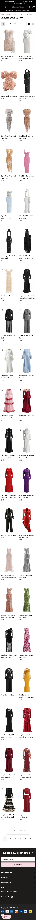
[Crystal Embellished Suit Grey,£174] (27, 320)
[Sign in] (30, 7)
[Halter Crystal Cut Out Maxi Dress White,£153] (27, 200)
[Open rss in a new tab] (12, 896)
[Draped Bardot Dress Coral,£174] (9, 81)
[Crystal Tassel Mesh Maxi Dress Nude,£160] (27, 121)
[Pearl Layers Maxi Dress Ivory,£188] (9, 280)
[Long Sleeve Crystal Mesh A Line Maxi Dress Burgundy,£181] (27, 400)
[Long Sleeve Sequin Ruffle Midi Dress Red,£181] (27, 520)
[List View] (33, 24)
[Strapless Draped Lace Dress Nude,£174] (9, 41)
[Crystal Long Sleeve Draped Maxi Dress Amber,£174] (27, 680)
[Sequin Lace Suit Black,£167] (9, 680)
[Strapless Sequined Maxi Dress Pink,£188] (27, 640)
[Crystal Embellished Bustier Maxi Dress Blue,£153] (9, 200)
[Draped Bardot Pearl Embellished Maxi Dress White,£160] (27, 41)
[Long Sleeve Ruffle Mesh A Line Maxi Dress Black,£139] (9, 799)
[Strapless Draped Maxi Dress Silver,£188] (27, 560)
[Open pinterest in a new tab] (9, 896)
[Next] (18, 843)
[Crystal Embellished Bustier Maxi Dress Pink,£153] (27, 161)
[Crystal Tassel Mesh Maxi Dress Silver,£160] (9, 121)
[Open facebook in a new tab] (5, 896)
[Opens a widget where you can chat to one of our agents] (6, 917)
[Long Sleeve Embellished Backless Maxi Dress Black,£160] (27, 280)
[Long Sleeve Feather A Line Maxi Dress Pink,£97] (9, 400)
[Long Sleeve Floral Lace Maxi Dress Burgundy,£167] (27, 759)
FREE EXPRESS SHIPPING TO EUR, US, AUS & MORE (18, 1)
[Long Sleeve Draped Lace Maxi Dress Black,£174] (9, 640)
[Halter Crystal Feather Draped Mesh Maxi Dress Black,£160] (27, 240)
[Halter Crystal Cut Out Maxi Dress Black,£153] (9, 240)
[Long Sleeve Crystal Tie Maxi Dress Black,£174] (9, 719)
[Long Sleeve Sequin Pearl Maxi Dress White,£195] (27, 440)
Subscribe (18, 865)
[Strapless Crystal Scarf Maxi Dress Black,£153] (27, 81)
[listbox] (16, 24)
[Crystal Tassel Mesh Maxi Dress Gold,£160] (9, 161)
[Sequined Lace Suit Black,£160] (9, 520)
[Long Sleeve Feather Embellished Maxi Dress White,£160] (9, 360)
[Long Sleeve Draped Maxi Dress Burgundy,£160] (9, 759)
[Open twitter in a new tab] (2, 896)
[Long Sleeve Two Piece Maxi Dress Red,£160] (27, 799)
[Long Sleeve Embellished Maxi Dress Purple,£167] (27, 480)
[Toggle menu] (2, 7)
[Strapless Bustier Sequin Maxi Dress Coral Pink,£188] (9, 600)
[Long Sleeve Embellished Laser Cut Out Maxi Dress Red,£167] (9, 480)
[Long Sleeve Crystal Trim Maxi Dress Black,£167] (9, 440)
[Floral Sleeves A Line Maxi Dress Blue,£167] (27, 360)
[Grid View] (28, 24)
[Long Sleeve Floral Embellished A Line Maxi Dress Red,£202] (27, 719)
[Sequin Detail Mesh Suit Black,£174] (9, 320)
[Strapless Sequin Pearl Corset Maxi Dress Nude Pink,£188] (9, 560)
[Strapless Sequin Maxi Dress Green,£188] (27, 600)
